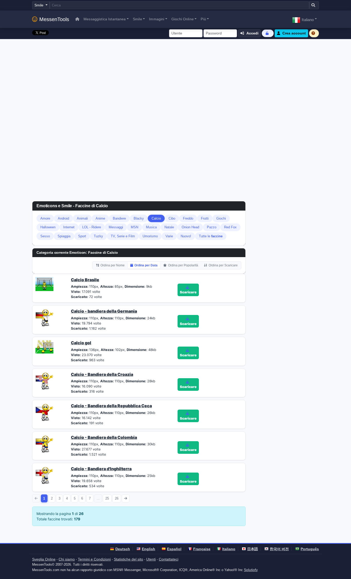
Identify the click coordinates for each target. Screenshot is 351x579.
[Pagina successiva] (126, 498)
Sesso (45, 236)
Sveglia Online (44, 559)
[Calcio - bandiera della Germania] (44, 317)
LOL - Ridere (91, 227)
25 (107, 498)
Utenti (151, 559)
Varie (169, 236)
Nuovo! (186, 236)
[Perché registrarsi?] (314, 33)
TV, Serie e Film (123, 236)
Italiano (228, 549)
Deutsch (122, 549)
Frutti (205, 218)
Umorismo (150, 236)
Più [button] (203, 19)
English (148, 549)
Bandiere (119, 218)
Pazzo (211, 227)
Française (201, 549)
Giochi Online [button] (182, 19)
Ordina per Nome (112, 265)
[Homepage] (77, 19)
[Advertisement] (175, 78)
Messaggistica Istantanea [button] (105, 19)
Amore (45, 218)
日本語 (252, 549)
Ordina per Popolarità (183, 265)
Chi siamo (67, 559)
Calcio (156, 218)
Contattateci (168, 559)
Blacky (139, 218)
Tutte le (211, 236)
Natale (169, 227)
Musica (151, 227)
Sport (82, 236)
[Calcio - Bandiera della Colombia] (44, 443)
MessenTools (54, 19)
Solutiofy (251, 570)
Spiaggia (64, 236)
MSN (134, 227)
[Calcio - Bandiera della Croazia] (44, 380)
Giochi (221, 218)
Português (310, 549)
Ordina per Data (146, 265)
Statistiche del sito (128, 559)
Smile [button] (137, 19)
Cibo (172, 218)
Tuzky (98, 236)
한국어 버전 (279, 549)
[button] (304, 19)
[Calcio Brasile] (44, 283)
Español (174, 549)
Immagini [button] (156, 19)
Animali (82, 218)
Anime (100, 218)
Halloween (48, 227)
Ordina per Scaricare (223, 265)
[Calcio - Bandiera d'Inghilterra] (44, 474)
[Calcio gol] (44, 346)
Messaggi (116, 227)
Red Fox (230, 227)
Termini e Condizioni (94, 559)
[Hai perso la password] (268, 33)
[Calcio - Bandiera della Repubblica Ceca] (44, 411)
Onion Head (190, 227)
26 (116, 498)
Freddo (188, 218)
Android (63, 218)
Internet (69, 227)
